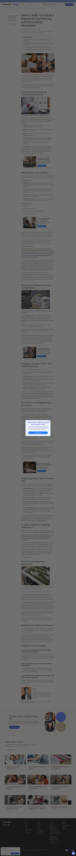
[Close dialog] (49, 421)
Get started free (38, 432)
